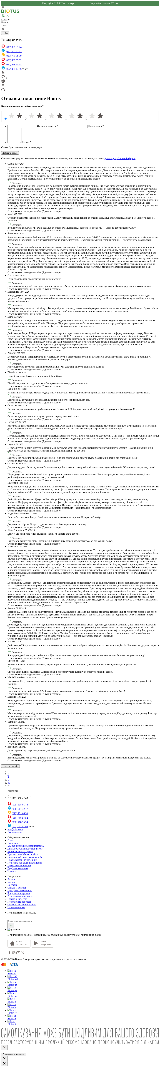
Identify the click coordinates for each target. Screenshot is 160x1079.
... (8, 780)
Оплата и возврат (17, 887)
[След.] (9, 785)
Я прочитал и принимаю (13, 1054)
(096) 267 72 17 (14, 51)
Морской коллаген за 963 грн (104, 3)
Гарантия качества (17, 899)
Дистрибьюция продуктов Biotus (25, 848)
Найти (5, 33)
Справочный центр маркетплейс (25, 857)
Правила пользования (19, 865)
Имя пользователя (47, 126)
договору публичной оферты (120, 158)
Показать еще (10, 766)
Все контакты (15, 832)
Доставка (12, 885)
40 (9, 782)
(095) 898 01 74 (14, 47)
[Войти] (3, 73)
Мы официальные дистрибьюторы (26, 845)
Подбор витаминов (18, 868)
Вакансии (13, 843)
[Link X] (23, 954)
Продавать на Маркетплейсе (23, 854)
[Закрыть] (4, 1047)
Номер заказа (96, 126)
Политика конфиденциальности (25, 862)
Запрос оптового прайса (20, 851)
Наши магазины (16, 907)
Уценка (11, 882)
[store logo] (10, 12)
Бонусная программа (19, 893)
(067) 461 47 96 (14, 69)
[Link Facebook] (10, 954)
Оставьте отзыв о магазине (22, 904)
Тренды (12, 871)
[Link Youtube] (18, 954)
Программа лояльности (20, 890)
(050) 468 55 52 (14, 60)
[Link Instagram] (14, 954)
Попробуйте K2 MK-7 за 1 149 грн (58, 3)
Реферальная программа (20, 896)
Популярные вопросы (19, 901)
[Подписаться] (11, 925)
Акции (11, 879)
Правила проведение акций (22, 860)
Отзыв (26, 142)
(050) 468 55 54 (14, 64)
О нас (11, 840)
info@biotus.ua (15, 829)
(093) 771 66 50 (14, 55)
